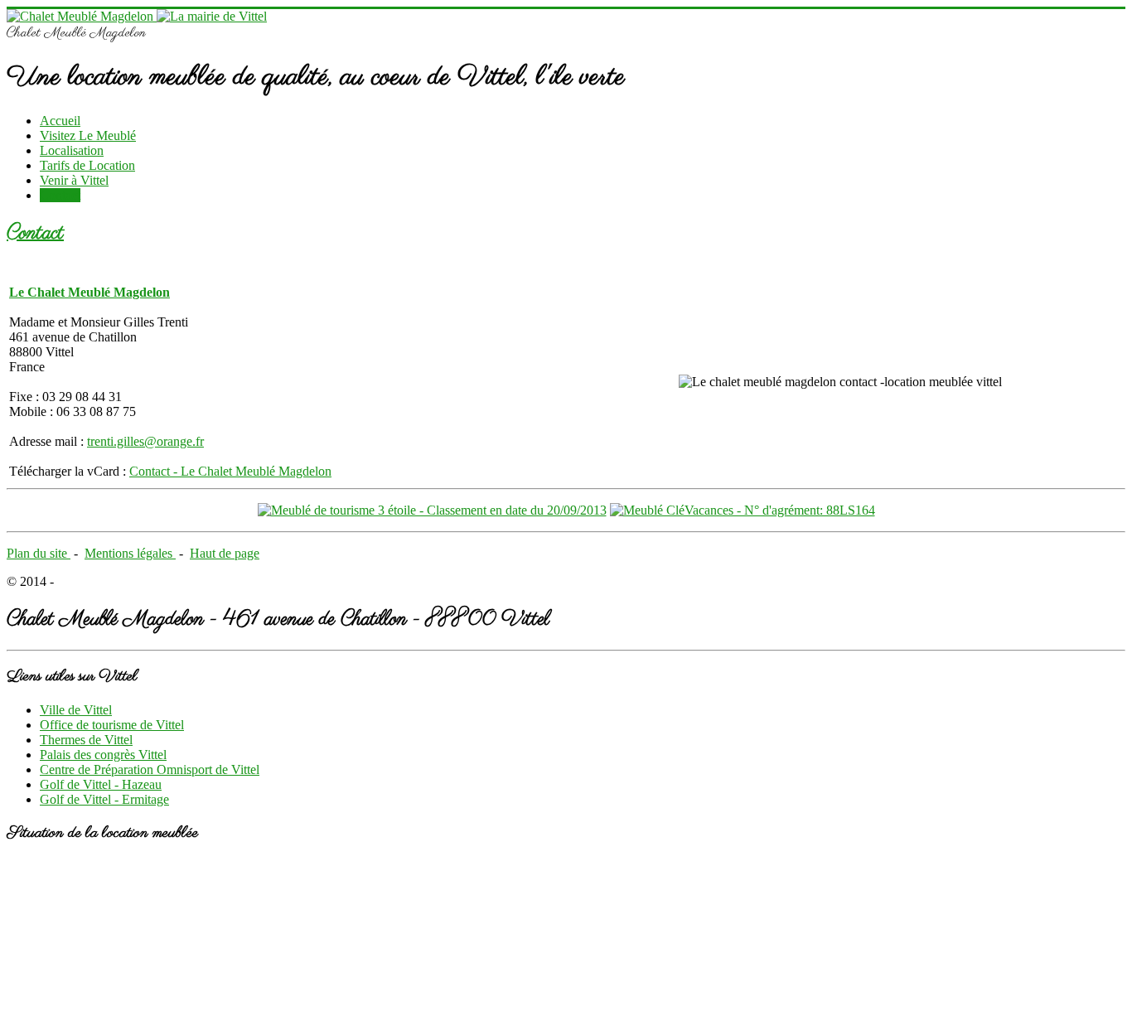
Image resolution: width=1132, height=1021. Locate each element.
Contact (60, 195)
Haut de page (224, 553)
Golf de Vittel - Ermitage (104, 799)
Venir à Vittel (74, 180)
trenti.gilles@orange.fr (145, 441)
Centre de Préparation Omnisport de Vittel (149, 769)
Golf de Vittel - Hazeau (101, 784)
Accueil (60, 121)
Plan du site (38, 553)
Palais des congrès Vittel (103, 755)
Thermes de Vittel (86, 740)
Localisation (72, 150)
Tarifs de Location (87, 165)
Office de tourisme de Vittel (112, 725)
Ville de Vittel (76, 710)
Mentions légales (130, 553)
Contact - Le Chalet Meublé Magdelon (230, 471)
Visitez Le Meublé (88, 135)
